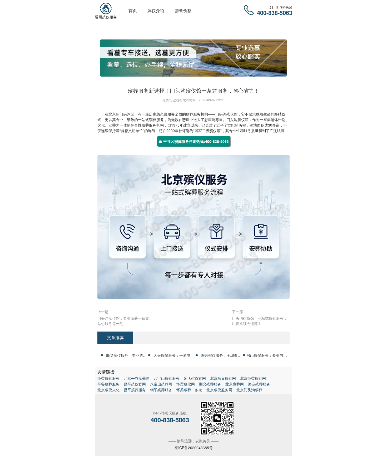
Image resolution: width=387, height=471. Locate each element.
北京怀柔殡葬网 (253, 378)
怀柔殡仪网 (185, 384)
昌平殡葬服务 (135, 389)
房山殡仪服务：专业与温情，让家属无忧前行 (266, 356)
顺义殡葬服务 (210, 384)
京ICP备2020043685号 (194, 447)
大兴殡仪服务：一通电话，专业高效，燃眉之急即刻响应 (172, 356)
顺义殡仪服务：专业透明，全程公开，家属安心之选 (124, 356)
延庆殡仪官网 (195, 378)
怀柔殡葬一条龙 (189, 389)
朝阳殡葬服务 (161, 389)
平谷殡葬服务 (108, 384)
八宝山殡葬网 (161, 384)
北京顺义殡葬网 (223, 378)
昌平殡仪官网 (135, 384)
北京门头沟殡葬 (249, 389)
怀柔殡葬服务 (108, 378)
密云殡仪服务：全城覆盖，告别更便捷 (219, 356)
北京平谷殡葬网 (137, 378)
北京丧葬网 (234, 384)
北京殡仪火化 (108, 389)
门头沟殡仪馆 (226, 114)
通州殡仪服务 (106, 16)
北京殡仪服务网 (219, 389)
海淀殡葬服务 (259, 384)
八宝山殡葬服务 (167, 378)
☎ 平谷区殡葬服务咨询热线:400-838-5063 (193, 141)
